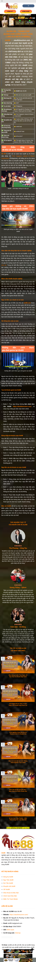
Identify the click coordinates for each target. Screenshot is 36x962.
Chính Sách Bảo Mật (10, 896)
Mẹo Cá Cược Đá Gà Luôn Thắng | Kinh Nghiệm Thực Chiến (18, 761)
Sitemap (17, 933)
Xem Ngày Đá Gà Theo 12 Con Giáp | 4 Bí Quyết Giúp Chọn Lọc (18, 704)
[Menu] (28, 5)
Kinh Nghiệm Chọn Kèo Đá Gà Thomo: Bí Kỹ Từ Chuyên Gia (18, 733)
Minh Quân (10, 930)
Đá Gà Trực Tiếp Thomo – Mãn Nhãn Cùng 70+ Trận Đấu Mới (18, 819)
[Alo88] (12, 6)
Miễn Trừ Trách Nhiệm (10, 899)
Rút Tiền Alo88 (8, 883)
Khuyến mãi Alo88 (9, 886)
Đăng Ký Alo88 (8, 877)
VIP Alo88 (6, 889)
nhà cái (3, 265)
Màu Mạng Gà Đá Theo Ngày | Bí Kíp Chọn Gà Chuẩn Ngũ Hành (18, 675)
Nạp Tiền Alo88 (8, 880)
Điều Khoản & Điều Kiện (11, 893)
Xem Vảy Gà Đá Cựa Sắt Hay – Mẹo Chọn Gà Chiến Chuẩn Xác (18, 790)
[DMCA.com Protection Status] (7, 937)
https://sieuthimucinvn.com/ (22, 406)
